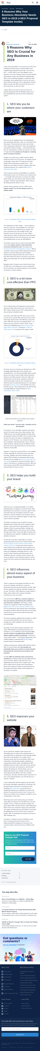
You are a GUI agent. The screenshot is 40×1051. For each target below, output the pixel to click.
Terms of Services (28, 1047)
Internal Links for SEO (25, 995)
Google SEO (5, 919)
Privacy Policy (4, 1047)
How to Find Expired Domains (27, 975)
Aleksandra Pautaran (12, 44)
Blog (8, 3)
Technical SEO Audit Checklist (27, 987)
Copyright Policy (12, 1047)
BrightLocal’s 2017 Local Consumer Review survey (18, 606)
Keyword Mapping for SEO (26, 992)
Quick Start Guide (25, 1006)
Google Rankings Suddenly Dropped (27, 972)
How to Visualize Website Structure (29, 980)
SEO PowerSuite (15, 788)
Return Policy (20, 1047)
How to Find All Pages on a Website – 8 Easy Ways (18, 899)
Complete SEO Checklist (26, 982)
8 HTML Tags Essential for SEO (28, 978)
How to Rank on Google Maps (27, 990)
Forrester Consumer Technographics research (17, 249)
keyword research (15, 385)
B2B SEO (26, 639)
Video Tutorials (25, 1003)
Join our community (9, 945)
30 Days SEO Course (26, 1008)
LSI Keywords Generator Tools (27, 985)
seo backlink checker (11, 882)
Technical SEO (5, 896)
